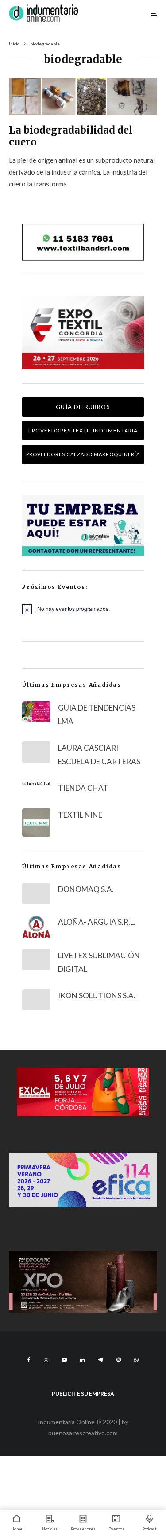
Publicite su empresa (83, 1393)
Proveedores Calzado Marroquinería (83, 454)
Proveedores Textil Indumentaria (83, 430)
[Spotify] (118, 1360)
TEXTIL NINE (80, 814)
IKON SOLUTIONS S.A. (96, 995)
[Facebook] (29, 1360)
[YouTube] (64, 1360)
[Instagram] (46, 1360)
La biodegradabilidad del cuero (70, 136)
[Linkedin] (82, 1360)
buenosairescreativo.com (83, 1433)
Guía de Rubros (83, 406)
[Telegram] (100, 1360)
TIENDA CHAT (83, 788)
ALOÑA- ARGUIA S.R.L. (96, 922)
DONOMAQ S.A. (86, 889)
